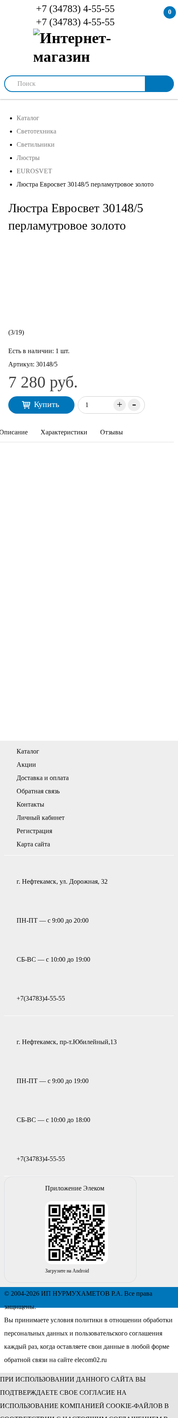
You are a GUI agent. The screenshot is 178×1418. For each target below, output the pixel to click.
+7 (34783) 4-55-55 (74, 8)
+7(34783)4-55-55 (41, 998)
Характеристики (64, 432)
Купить (46, 404)
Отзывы (111, 432)
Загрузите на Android (67, 1271)
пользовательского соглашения (118, 1333)
